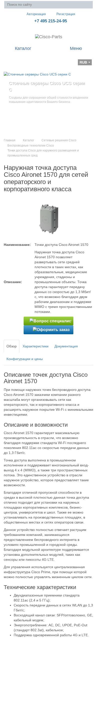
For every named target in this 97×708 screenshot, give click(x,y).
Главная (9, 140)
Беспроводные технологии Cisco (30, 145)
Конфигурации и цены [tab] (24, 359)
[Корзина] (8, 59)
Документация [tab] (66, 346)
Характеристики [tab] (35, 346)
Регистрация (65, 14)
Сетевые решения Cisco (59, 140)
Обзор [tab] (11, 346)
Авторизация (36, 14)
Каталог (28, 140)
